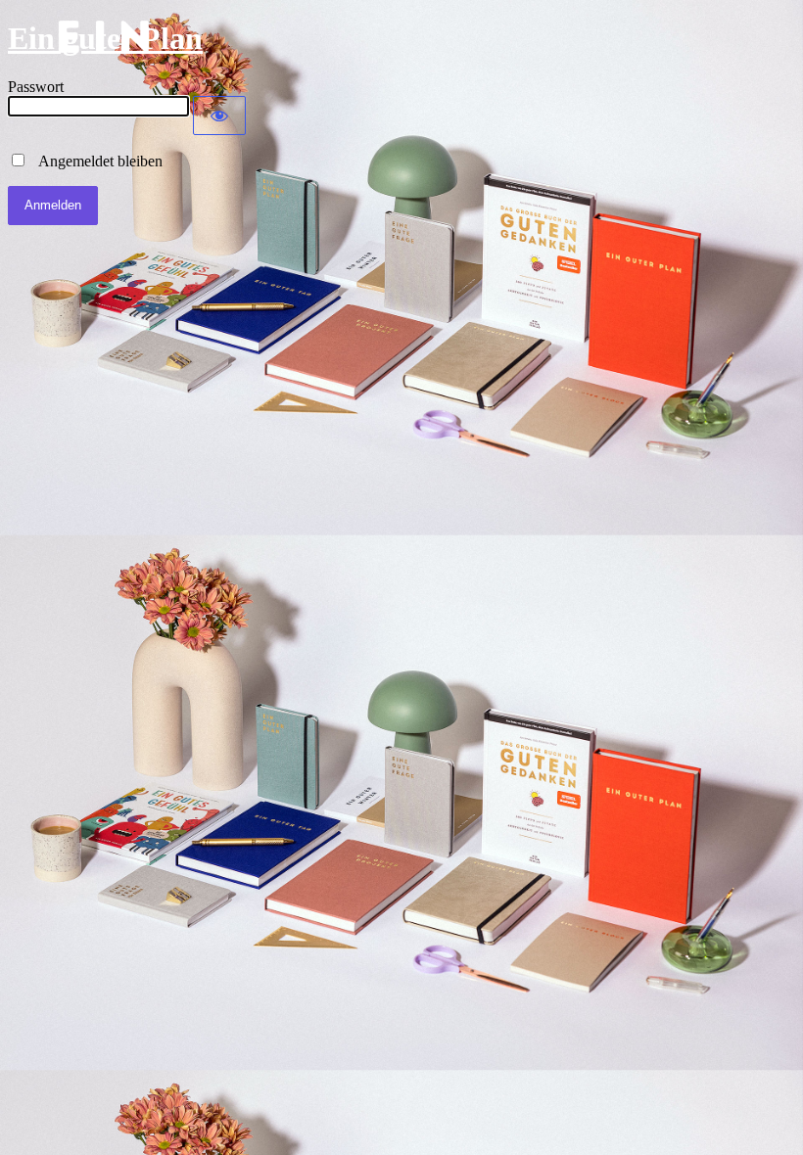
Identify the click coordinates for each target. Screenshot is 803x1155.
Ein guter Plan (105, 38)
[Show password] (219, 115)
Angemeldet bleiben (95, 161)
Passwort (36, 86)
